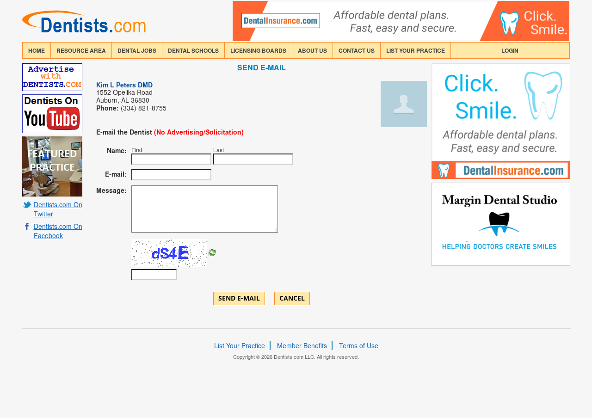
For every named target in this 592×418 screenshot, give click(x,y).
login (509, 50)
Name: (117, 150)
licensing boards (258, 50)
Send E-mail (239, 298)
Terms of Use (358, 345)
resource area (81, 50)
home (36, 50)
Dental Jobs (136, 50)
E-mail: (116, 173)
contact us (357, 50)
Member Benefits (302, 345)
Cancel (292, 298)
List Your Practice (415, 50)
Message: (111, 190)
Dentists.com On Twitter (58, 209)
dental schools (193, 50)
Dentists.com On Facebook (58, 230)
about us (312, 50)
